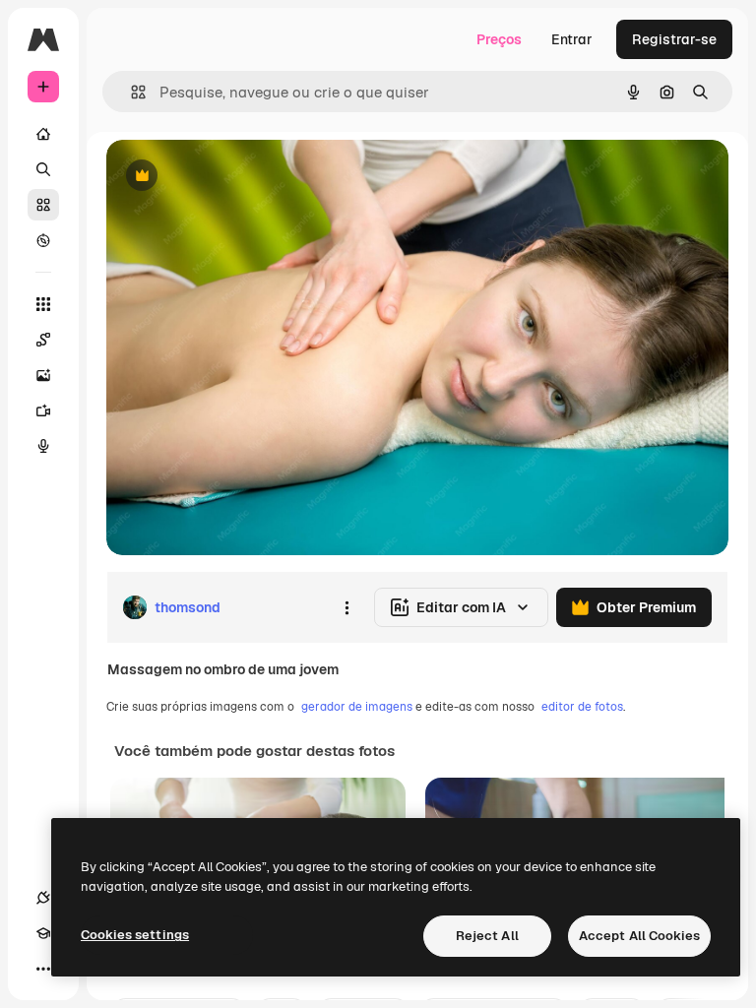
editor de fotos (582, 707)
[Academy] (43, 933)
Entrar (572, 39)
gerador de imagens (356, 707)
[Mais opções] (346, 607)
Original (232, 176)
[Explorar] (43, 240)
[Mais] (43, 968)
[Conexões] (43, 898)
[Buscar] (43, 169)
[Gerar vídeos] (43, 410)
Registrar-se (674, 39)
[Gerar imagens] (43, 375)
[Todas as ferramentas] (43, 304)
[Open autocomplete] (130, 92)
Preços (499, 39)
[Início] (43, 134)
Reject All (487, 935)
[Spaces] (43, 339)
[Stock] (43, 204)
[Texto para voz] (43, 446)
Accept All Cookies (639, 935)
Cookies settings (135, 934)
